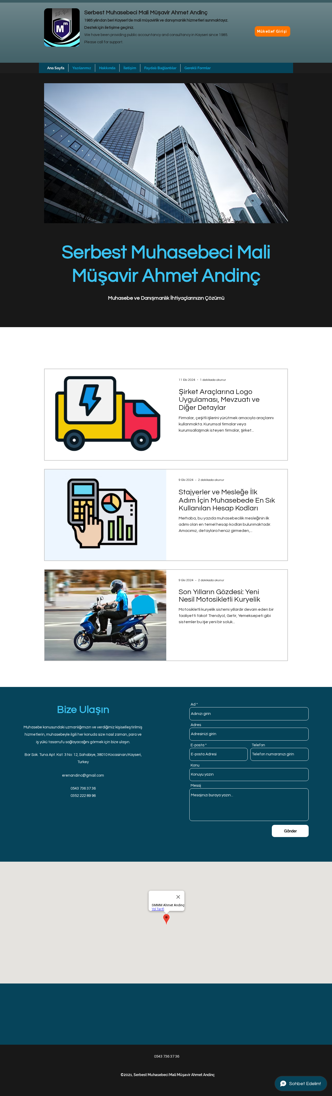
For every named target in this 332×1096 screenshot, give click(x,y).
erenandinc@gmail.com (83, 775)
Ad (193, 704)
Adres (196, 725)
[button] (160, 68)
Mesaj (196, 786)
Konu (195, 765)
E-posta (197, 745)
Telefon (258, 745)
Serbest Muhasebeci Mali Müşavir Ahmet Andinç (146, 13)
